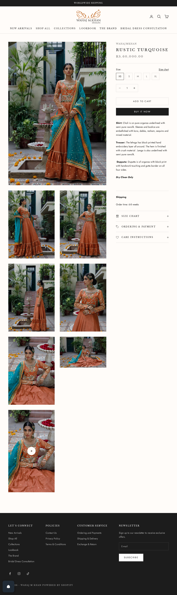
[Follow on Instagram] (19, 573)
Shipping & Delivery (87, 538)
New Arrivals (21, 28)
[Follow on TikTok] (28, 573)
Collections (65, 28)
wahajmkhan (126, 43)
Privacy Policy (53, 538)
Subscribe (131, 557)
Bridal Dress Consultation (143, 28)
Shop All (43, 28)
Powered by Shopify (57, 585)
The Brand (108, 28)
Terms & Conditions (56, 544)
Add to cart (142, 101)
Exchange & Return (86, 544)
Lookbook (87, 28)
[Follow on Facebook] (10, 573)
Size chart (164, 69)
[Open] (8, 586)
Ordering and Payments (89, 533)
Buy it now (142, 111)
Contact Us (51, 533)
